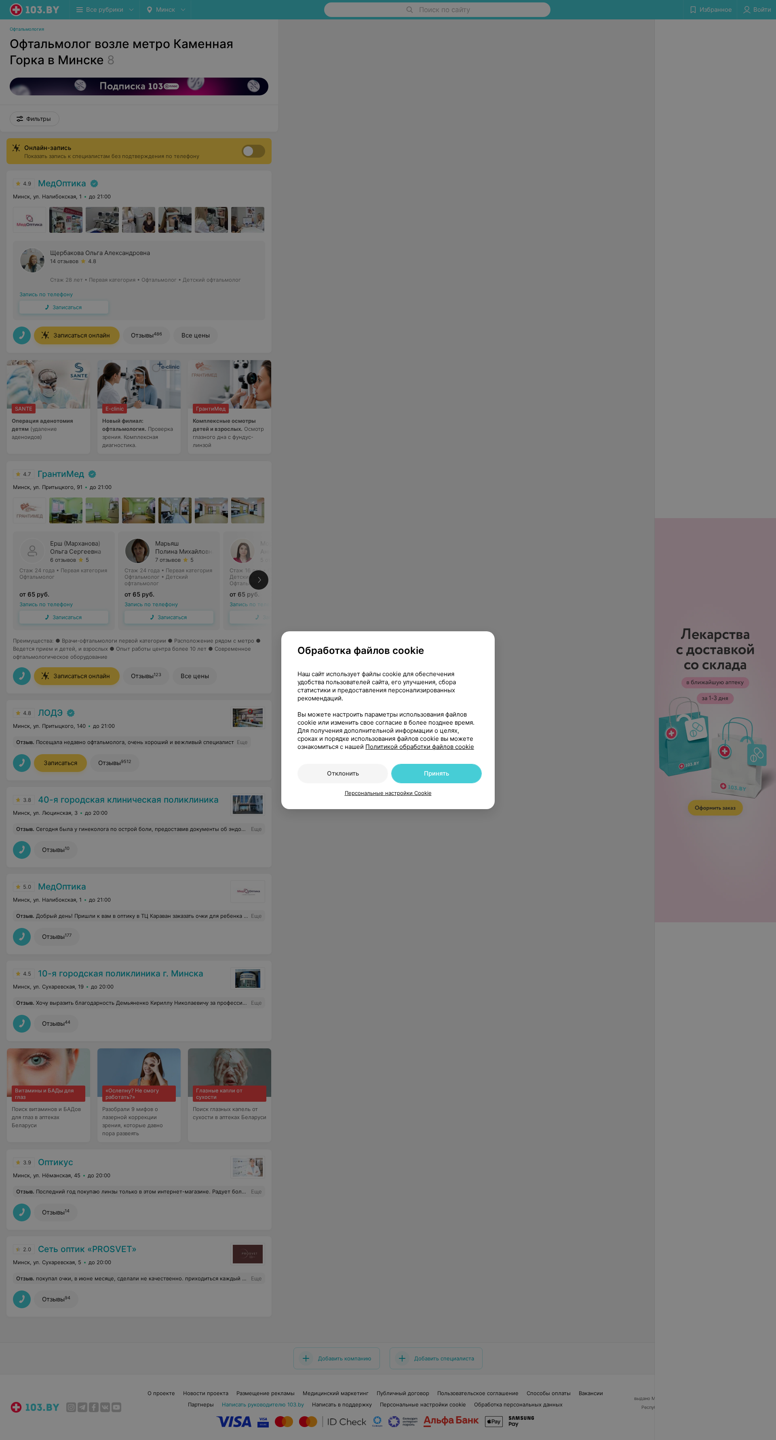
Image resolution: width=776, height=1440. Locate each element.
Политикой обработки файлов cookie (419, 747)
